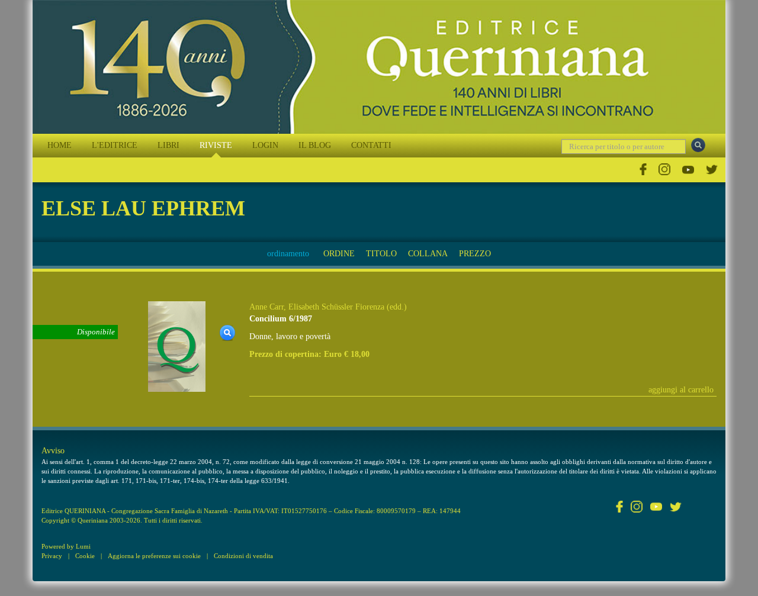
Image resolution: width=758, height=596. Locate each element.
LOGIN (265, 145)
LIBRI (168, 145)
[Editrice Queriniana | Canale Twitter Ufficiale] (712, 169)
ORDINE (339, 253)
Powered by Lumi (66, 546)
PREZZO (475, 253)
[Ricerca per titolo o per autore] (698, 145)
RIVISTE (216, 145)
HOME (59, 145)
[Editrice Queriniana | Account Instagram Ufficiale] (664, 169)
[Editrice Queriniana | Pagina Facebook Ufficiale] (643, 169)
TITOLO (381, 253)
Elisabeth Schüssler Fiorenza (336, 306)
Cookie (85, 555)
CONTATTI (371, 145)
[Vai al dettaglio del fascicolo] (176, 346)
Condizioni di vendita (243, 555)
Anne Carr (266, 306)
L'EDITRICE (114, 145)
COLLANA (428, 253)
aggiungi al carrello (681, 389)
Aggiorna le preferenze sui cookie (154, 555)
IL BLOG (314, 145)
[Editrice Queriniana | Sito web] (379, 67)
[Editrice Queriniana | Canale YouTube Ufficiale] (688, 169)
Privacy (51, 555)
